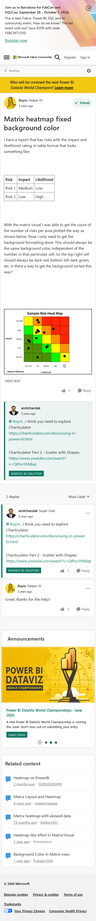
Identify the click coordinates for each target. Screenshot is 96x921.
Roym (23, 100)
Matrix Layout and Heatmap (37, 796)
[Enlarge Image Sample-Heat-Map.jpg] (48, 342)
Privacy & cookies (46, 894)
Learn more (64, 87)
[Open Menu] (88, 70)
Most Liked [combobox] (79, 496)
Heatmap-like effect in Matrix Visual (44, 835)
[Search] (57, 57)
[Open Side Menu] (6, 57)
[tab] (45, 742)
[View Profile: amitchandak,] (14, 410)
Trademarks (12, 904)
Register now (16, 40)
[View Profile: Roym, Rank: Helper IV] (10, 103)
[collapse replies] (48, 506)
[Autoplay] (40, 742)
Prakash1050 (43, 860)
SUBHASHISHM (50, 784)
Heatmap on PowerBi (31, 777)
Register (70, 57)
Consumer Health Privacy (68, 911)
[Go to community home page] (32, 57)
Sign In (85, 57)
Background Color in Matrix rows (42, 854)
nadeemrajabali (46, 803)
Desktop (14, 71)
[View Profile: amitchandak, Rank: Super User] (11, 513)
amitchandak (30, 408)
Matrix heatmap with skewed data (42, 815)
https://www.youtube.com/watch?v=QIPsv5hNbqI (48, 560)
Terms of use (73, 894)
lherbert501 (49, 822)
